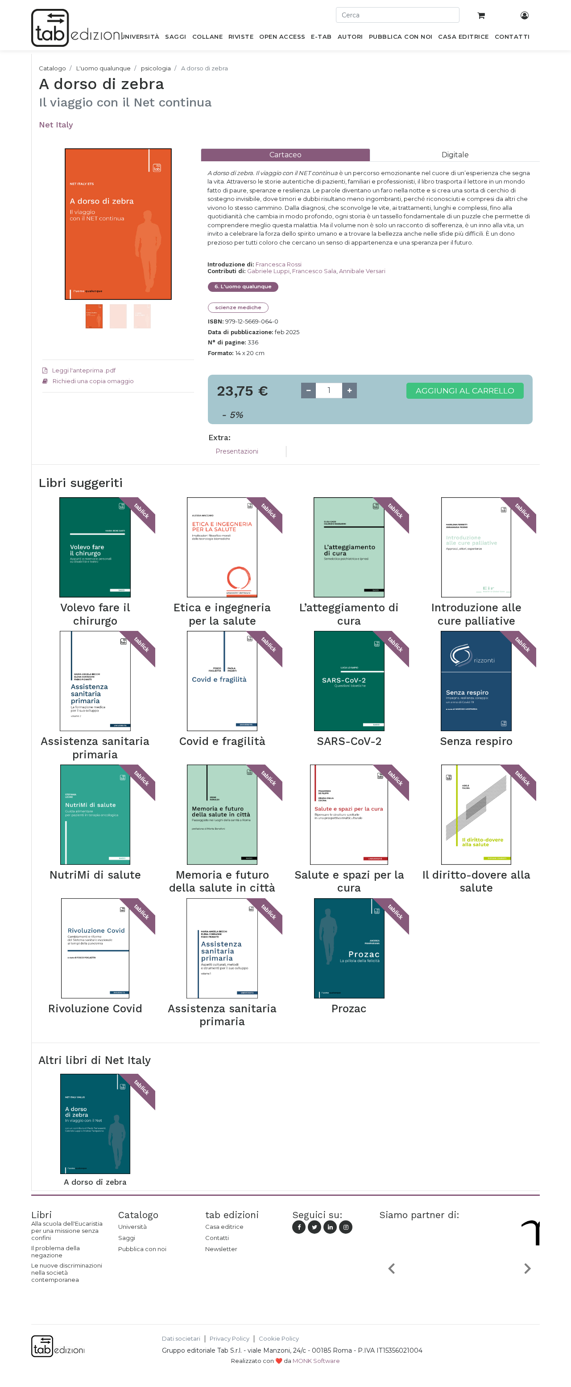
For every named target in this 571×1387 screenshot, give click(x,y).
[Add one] (349, 390)
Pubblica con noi (142, 1248)
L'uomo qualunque (103, 68)
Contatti (217, 1237)
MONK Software (316, 1360)
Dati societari (181, 1338)
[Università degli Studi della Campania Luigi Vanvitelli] (462, 1289)
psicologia (156, 68)
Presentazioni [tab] (236, 451)
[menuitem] (139, 38)
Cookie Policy (279, 1338)
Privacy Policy (229, 1338)
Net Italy (56, 124)
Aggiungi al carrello (465, 390)
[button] (53, 237)
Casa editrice (224, 1226)
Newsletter (221, 1248)
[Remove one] (308, 390)
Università (132, 1226)
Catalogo (52, 68)
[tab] (285, 154)
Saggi (126, 1237)
